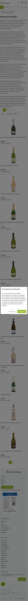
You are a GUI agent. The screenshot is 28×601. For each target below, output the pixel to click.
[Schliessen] (25, 289)
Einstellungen (12, 311)
